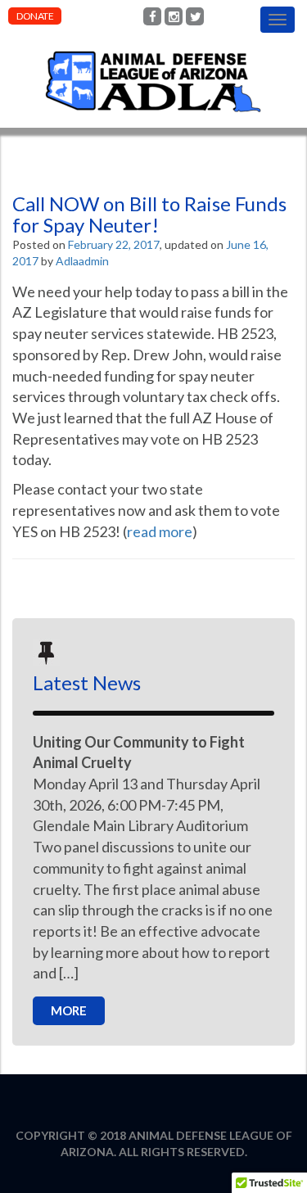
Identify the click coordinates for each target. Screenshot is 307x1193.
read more (159, 531)
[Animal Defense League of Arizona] (153, 40)
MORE (69, 1010)
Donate (34, 16)
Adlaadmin (82, 261)
